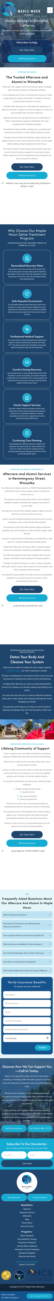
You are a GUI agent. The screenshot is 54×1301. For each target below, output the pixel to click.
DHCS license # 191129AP (27, 1262)
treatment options (14, 670)
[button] (2, 729)
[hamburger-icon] (50, 10)
